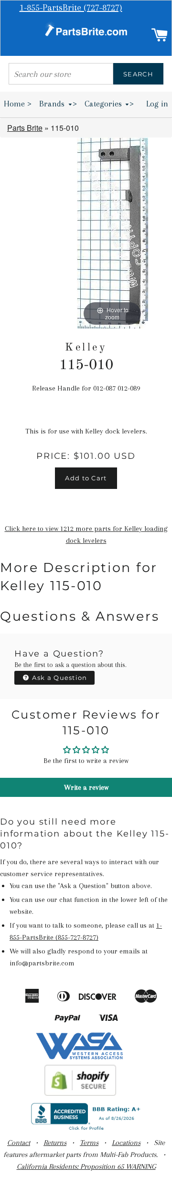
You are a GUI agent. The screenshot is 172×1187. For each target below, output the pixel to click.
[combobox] (61, 74)
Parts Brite (25, 127)
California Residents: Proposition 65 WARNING (86, 1166)
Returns (54, 1142)
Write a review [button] (86, 787)
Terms (89, 1142)
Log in (157, 103)
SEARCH (138, 74)
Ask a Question (58, 677)
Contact (18, 1142)
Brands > (58, 103)
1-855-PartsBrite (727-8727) (71, 7)
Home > (18, 103)
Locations (126, 1142)
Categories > (109, 103)
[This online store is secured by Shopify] (80, 1093)
